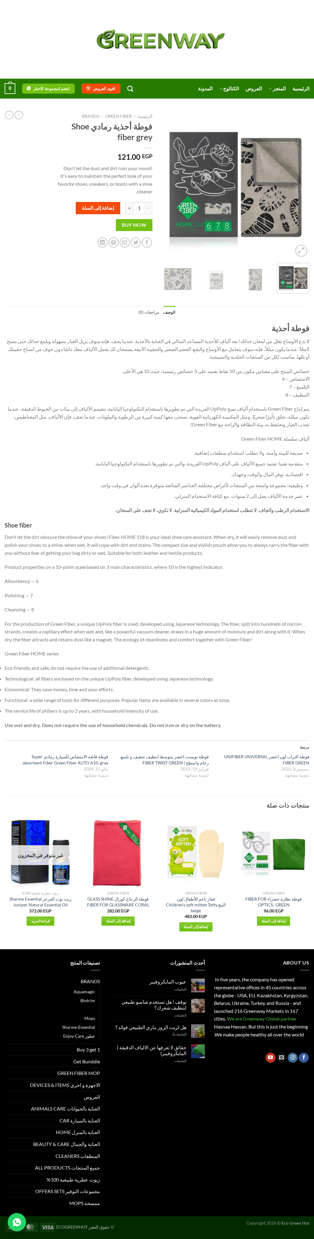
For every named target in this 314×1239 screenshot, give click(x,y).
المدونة (205, 88)
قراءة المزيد (40, 921)
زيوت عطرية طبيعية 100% (73, 1179)
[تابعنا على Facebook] (304, 1058)
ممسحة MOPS (84, 1203)
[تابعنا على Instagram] (293, 1058)
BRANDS (90, 116)
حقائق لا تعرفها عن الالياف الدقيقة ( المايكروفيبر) (151, 1050)
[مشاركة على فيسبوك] (147, 242)
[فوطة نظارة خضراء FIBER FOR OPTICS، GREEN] (273, 852)
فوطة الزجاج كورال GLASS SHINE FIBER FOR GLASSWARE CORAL (118, 901)
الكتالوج (231, 88)
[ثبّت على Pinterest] (114, 242)
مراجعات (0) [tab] (149, 312)
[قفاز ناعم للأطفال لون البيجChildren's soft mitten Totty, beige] (196, 852)
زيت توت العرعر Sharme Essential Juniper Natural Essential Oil (40, 901)
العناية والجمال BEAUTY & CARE (66, 1144)
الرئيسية (301, 88)
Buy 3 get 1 (88, 1049)
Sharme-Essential (78, 1027)
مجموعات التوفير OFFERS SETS (67, 1191)
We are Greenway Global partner (261, 1018)
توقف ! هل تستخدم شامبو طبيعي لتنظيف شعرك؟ (153, 1004)
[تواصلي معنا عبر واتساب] (17, 1222)
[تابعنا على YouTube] (271, 1058)
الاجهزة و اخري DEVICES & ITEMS (65, 1085)
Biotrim (87, 1000)
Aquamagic (84, 991)
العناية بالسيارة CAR (79, 1120)
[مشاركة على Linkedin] (103, 242)
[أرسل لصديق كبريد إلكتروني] (125, 242)
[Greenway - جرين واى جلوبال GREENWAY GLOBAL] (157, 39)
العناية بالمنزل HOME (78, 1132)
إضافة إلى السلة (98, 208)
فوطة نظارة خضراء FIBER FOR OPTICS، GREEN (273, 901)
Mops (89, 1018)
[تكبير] (301, 251)
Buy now (134, 225)
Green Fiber (118, 116)
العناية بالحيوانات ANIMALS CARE (65, 1108)
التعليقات (179, 1034)
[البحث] (130, 88)
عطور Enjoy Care (79, 1036)
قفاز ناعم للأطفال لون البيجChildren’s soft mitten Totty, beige (196, 904)
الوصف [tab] (169, 312)
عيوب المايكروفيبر (167, 981)
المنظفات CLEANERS (78, 1156)
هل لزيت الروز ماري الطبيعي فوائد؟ (150, 1027)
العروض (254, 88)
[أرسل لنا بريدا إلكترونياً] (282, 1058)
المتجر (279, 88)
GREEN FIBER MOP (78, 1073)
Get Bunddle (86, 1061)
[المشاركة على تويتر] (136, 242)
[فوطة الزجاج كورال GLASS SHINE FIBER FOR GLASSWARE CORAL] (118, 852)
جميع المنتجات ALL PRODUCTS (67, 1167)
